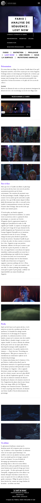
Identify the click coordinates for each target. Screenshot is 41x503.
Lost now (9, 55)
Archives (20, 494)
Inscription (22, 38)
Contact (28, 47)
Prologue (33, 52)
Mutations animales (28, 57)
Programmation (12, 38)
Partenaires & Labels (20, 492)
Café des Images (8, 3)
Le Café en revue (19, 490)
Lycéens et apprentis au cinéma (17, 34)
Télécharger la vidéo (21, 96)
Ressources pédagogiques (15, 47)
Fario (6, 52)
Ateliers (30, 38)
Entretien (18, 52)
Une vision (24, 55)
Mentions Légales (19, 496)
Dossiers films (11, 42)
